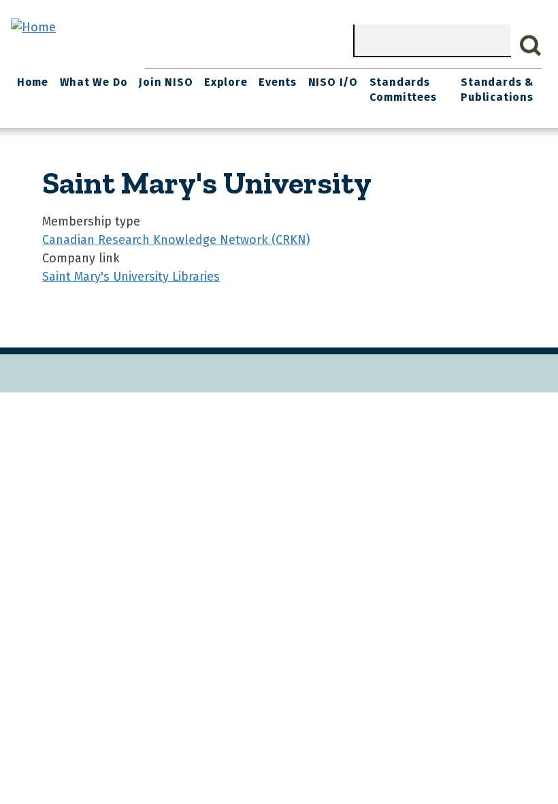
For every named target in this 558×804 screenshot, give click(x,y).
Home (32, 82)
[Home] (33, 27)
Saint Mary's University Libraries (131, 276)
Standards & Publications (497, 90)
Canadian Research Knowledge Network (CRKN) (176, 239)
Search (531, 46)
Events (278, 82)
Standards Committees (403, 90)
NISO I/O (333, 82)
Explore (226, 82)
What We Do (94, 82)
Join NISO (166, 82)
